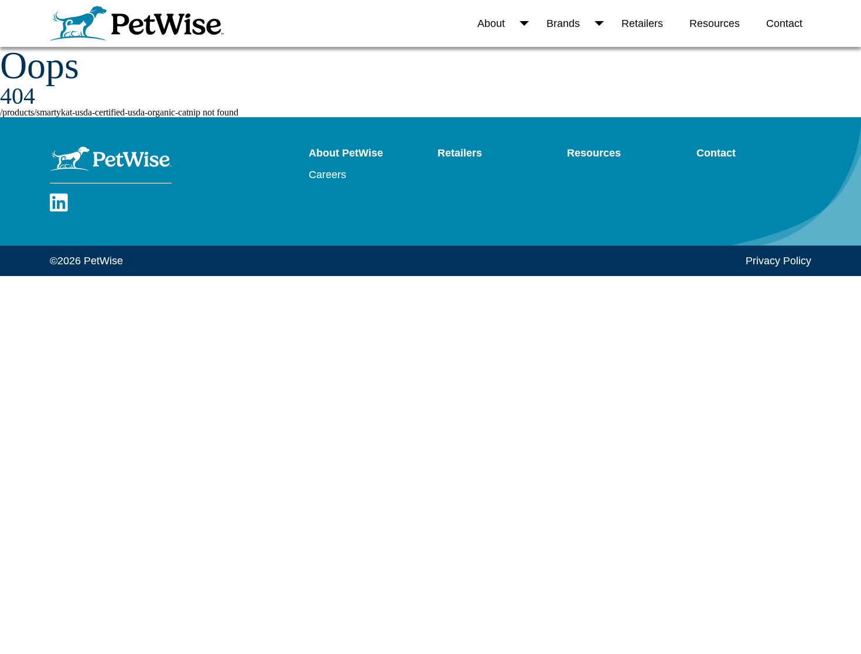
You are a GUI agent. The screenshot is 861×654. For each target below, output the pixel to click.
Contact (784, 23)
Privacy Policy (778, 261)
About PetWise (346, 153)
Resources (714, 23)
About (491, 23)
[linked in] (59, 209)
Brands (563, 23)
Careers (327, 174)
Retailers (642, 23)
